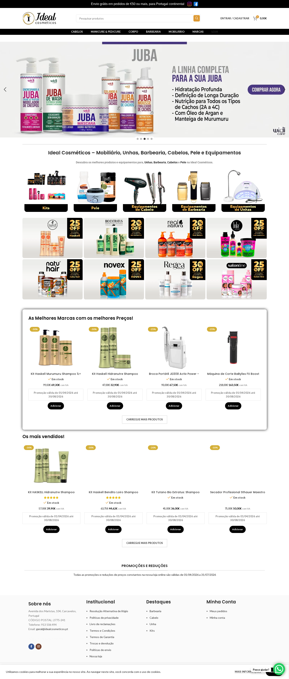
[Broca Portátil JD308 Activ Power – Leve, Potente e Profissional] (174, 347)
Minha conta (217, 617)
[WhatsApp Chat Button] (279, 669)
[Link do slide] (144, 89)
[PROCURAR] (196, 18)
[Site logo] (39, 18)
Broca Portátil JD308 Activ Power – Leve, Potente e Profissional (174, 376)
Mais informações (248, 671)
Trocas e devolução (102, 643)
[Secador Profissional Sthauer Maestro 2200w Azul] (238, 466)
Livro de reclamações (102, 624)
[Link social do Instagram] (39, 647)
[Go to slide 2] (141, 139)
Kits (152, 630)
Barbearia (160, 162)
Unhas (148, 162)
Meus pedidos (218, 611)
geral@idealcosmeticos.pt (52, 629)
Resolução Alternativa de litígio (109, 611)
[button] (5, 89)
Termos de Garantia (102, 637)
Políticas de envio (100, 650)
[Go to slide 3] (145, 139)
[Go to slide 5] (152, 139)
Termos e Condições (102, 630)
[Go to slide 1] (138, 139)
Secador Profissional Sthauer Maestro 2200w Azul (237, 494)
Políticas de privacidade (104, 617)
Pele (183, 162)
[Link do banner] (46, 190)
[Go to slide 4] (148, 139)
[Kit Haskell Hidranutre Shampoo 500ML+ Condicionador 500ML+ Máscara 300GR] (115, 347)
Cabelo (154, 617)
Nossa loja (96, 656)
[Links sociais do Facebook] (31, 647)
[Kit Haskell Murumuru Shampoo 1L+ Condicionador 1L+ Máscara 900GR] (56, 347)
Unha (153, 624)
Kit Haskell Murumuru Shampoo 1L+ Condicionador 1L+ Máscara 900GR (56, 376)
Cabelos (172, 162)
